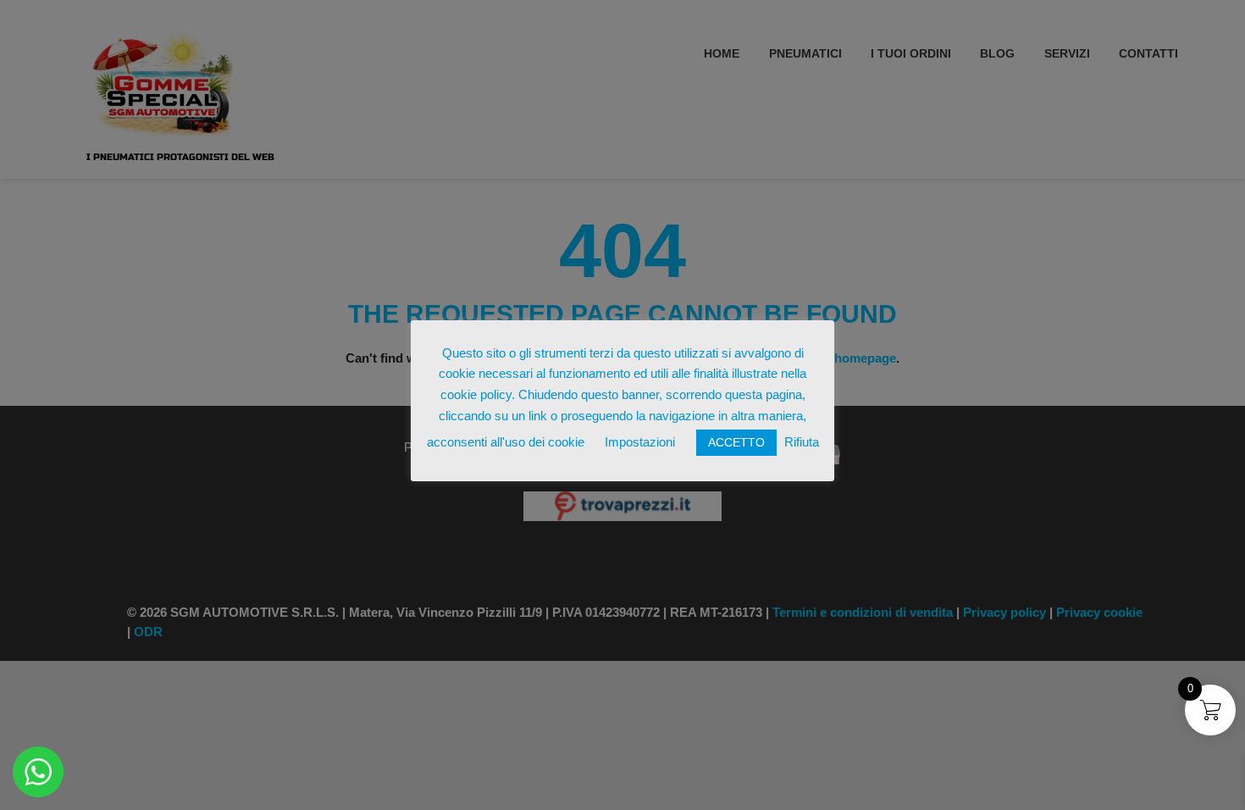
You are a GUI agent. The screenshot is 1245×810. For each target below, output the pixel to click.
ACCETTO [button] (736, 442)
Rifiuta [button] (801, 442)
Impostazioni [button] (640, 442)
